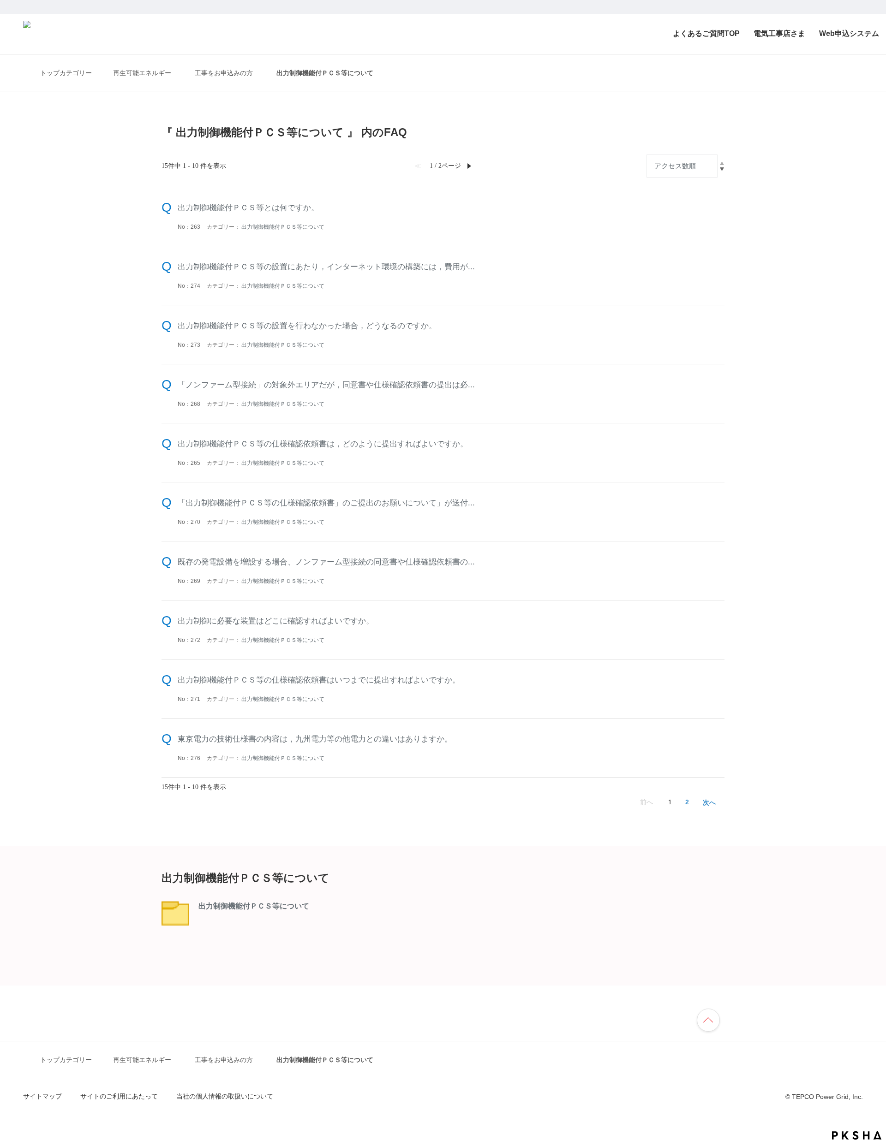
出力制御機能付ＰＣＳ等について (282, 227)
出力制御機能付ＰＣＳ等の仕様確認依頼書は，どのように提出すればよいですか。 (323, 443)
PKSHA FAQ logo (856, 1135)
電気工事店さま (779, 33)
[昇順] (722, 163)
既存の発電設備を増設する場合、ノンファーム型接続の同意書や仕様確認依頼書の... (326, 561)
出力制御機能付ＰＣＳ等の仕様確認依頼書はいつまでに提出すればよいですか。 (319, 679)
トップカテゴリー (66, 73)
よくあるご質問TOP (706, 33)
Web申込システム (849, 33)
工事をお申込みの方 (224, 73)
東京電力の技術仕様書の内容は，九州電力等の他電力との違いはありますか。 (315, 738)
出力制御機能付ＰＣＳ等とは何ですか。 (248, 207)
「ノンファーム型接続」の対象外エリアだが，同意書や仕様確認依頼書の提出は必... (326, 384)
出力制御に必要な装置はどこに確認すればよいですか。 (276, 620)
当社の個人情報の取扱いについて (224, 1096)
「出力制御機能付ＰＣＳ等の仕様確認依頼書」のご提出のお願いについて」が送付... (326, 502)
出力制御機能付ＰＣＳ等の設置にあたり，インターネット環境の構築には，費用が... (326, 266)
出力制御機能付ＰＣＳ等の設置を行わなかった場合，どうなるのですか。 (307, 325)
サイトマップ (42, 1096)
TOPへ (712, 1018)
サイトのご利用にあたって (119, 1096)
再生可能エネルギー (142, 73)
